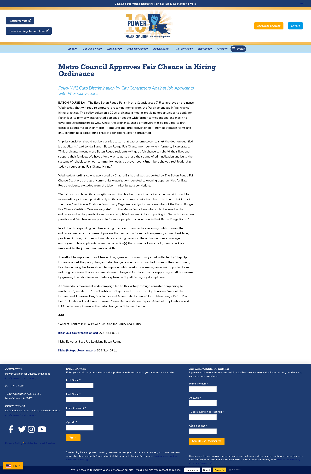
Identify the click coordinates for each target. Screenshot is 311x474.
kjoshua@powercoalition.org (78, 333)
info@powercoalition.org (20, 378)
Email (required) (76, 408)
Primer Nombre (198, 383)
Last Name (73, 394)
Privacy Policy (13, 443)
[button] (238, 48)
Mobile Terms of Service (39, 443)
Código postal (198, 426)
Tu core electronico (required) (206, 412)
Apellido (195, 398)
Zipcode (71, 422)
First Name (73, 380)
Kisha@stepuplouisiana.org (77, 350)
